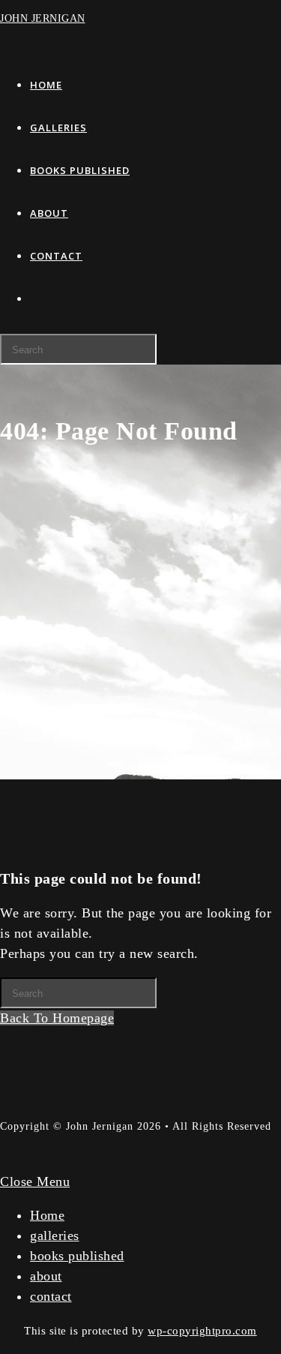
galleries (54, 1235)
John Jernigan (42, 18)
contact (51, 1296)
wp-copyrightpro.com (202, 1331)
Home (47, 1215)
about (46, 1275)
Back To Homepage (57, 1017)
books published (77, 1255)
